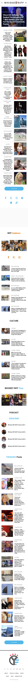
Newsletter (18, 676)
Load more (14, 188)
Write (22, 673)
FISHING (7, 116)
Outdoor (15, 233)
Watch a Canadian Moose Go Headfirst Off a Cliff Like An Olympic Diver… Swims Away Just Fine (18, 310)
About (6, 673)
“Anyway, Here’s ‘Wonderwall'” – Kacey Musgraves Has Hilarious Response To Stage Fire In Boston (7, 109)
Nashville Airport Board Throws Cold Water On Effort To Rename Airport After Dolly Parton (19, 618)
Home (15, 494)
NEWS (7, 89)
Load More (14, 642)
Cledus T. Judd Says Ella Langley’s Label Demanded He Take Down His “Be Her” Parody (19, 532)
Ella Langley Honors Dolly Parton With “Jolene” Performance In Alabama (8, 95)
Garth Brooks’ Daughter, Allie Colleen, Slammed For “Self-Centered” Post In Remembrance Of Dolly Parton (19, 604)
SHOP (7, 676)
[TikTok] (14, 669)
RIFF (9, 233)
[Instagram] (10, 669)
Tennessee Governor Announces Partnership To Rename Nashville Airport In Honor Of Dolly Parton (19, 501)
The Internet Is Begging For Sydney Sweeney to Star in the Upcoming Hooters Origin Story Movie (8, 150)
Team (12, 676)
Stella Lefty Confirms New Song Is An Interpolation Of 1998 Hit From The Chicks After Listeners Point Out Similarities (8, 66)
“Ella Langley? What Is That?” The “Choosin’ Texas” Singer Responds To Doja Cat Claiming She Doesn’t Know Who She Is (19, 485)
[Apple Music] (20, 669)
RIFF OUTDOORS (8, 118)
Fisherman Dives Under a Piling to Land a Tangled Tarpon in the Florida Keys (7, 123)
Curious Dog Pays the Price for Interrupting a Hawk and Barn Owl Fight (18, 270)
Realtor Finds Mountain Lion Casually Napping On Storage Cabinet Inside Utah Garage (18, 299)
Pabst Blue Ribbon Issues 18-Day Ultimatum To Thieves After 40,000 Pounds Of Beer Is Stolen (18, 343)
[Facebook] (5, 669)
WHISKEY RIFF (12, 388)
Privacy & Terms (14, 673)
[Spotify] (17, 669)
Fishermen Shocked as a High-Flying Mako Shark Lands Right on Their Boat (19, 633)
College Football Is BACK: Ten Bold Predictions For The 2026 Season (8, 81)
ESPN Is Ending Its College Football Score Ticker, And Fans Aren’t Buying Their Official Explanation (18, 378)
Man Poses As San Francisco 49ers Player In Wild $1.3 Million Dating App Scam (18, 354)
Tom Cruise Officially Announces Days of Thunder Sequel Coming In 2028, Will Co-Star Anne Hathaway (8, 36)
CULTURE (5, 30)
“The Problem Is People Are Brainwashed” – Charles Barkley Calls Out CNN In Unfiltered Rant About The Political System (18, 366)
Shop (21, 388)
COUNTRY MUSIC (8, 43)
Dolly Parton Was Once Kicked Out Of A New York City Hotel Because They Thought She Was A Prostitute (7, 179)
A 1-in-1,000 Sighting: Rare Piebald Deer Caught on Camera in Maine (8, 136)
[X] (7, 669)
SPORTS (10, 30)
